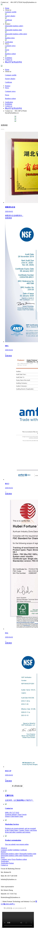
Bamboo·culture (10, 54)
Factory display (10, 16)
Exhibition (8, 58)
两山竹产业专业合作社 (13, 62)
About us (4, 848)
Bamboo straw (10, 38)
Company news (10, 46)
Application (9, 42)
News (7, 88)
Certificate (8, 20)
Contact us (8, 60)
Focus (7, 50)
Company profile (10, 12)
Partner (11, 863)
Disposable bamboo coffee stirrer (16, 34)
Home (7, 8)
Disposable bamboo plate (13, 30)
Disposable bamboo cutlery (14, 26)
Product (7, 86)
